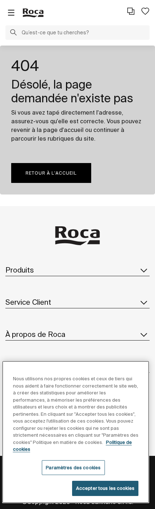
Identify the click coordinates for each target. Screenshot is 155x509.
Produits (19, 270)
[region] (76, 432)
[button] (13, 33)
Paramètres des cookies (73, 467)
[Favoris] (145, 11)
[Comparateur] (131, 11)
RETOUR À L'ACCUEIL (51, 173)
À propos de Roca (35, 334)
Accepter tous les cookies (105, 488)
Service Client (28, 302)
